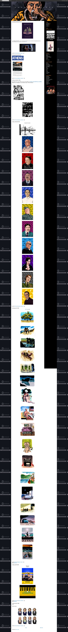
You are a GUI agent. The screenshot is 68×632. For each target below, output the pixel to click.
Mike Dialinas (48, 66)
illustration (15, 562)
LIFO (26, 309)
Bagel (47, 62)
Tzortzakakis (47, 72)
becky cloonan (48, 77)
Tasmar (47, 68)
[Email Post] (23, 53)
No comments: (21, 78)
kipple (47, 55)
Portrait (47, 25)
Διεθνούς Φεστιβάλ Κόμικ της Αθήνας (36, 81)
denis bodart (47, 78)
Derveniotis (47, 63)
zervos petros (48, 59)
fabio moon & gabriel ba (49, 79)
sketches (47, 26)
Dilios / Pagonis (48, 64)
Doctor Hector (48, 54)
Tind (46, 70)
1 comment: (21, 53)
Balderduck (47, 76)
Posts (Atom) (17, 629)
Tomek (47, 71)
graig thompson (48, 80)
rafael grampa (48, 83)
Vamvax (47, 73)
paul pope (47, 82)
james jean (47, 81)
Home (26, 627)
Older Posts (41, 627)
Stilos (47, 67)
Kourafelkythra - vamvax (49, 65)
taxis (46, 69)
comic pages (47, 23)
